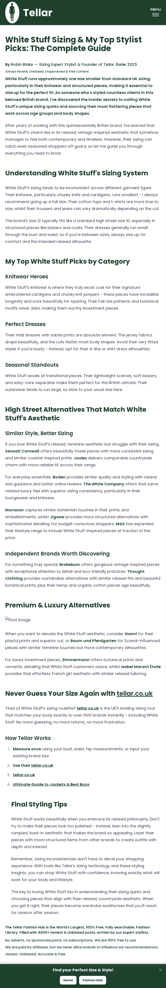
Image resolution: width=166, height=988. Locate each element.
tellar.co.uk (135, 693)
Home (68, 980)
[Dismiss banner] (160, 970)
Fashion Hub (93, 980)
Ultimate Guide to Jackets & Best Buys (51, 784)
